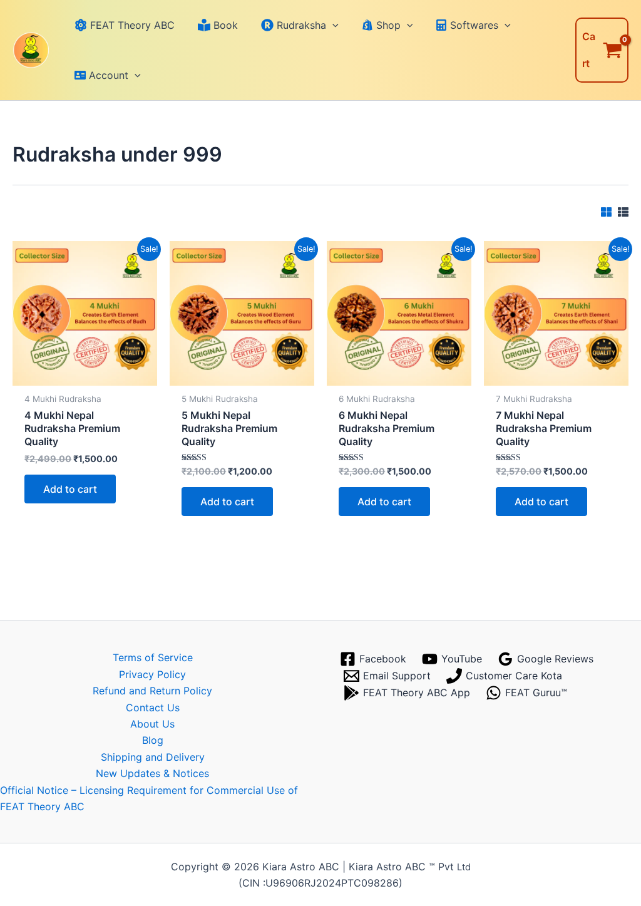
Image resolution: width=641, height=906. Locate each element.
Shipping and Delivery (153, 757)
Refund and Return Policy (152, 690)
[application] (332, 25)
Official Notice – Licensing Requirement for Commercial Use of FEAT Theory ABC (149, 798)
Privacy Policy (152, 674)
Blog (152, 740)
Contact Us (153, 707)
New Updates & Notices (152, 773)
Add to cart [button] (70, 489)
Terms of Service (153, 657)
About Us (152, 724)
